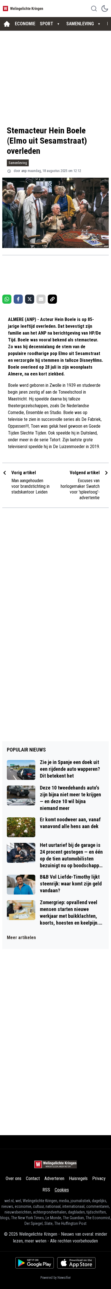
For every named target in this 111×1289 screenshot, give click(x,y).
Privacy (99, 1178)
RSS (46, 1190)
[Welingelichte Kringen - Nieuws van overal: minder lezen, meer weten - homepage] (23, 8)
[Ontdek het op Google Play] (34, 1263)
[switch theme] (105, 8)
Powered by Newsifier (55, 1278)
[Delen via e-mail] (41, 299)
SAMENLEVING (80, 23)
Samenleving (18, 163)
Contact (33, 1178)
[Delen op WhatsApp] (6, 299)
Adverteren (54, 1178)
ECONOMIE (25, 23)
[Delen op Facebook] (18, 299)
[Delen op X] (29, 299)
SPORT (46, 23)
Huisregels (78, 1178)
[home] (6, 23)
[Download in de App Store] (76, 1263)
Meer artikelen (21, 937)
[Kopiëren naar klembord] (52, 299)
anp (23, 171)
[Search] (94, 8)
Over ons (13, 1178)
